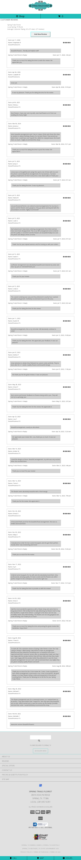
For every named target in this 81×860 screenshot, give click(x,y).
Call (14, 858)
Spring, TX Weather (29, 848)
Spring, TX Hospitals (51, 845)
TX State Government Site (49, 848)
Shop (21, 16)
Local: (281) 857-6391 (40, 802)
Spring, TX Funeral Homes (32, 845)
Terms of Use (55, 852)
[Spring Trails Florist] (40, 11)
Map (41, 858)
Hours (68, 858)
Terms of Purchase (41, 852)
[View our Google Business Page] (40, 786)
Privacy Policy (26, 852)
